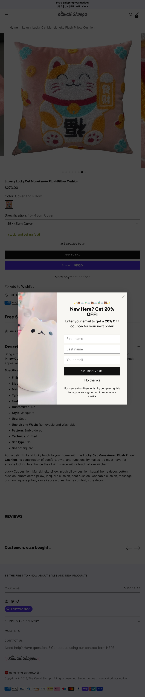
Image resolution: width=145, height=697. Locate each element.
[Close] (123, 296)
